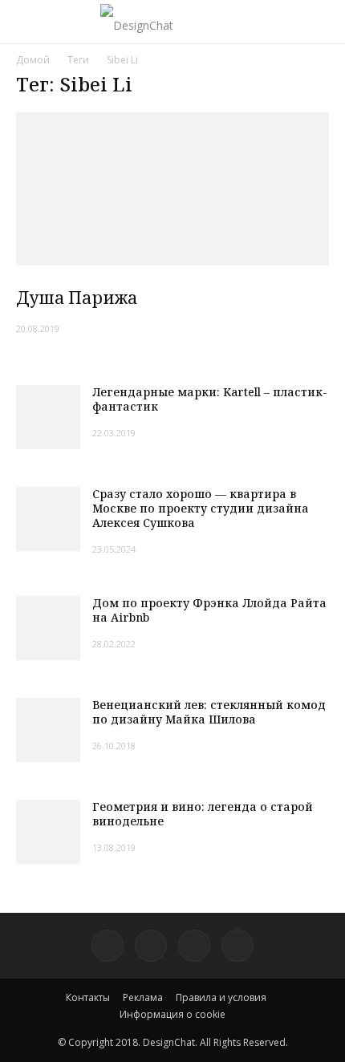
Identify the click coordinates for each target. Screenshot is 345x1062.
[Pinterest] (107, 946)
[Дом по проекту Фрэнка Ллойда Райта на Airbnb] (48, 628)
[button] (322, 21)
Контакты (88, 997)
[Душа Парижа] (172, 189)
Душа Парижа (76, 297)
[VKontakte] (194, 946)
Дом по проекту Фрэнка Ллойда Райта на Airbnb (209, 610)
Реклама (143, 997)
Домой (33, 60)
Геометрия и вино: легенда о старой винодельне (202, 814)
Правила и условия (221, 997)
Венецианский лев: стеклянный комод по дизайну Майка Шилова (209, 712)
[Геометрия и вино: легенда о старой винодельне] (48, 832)
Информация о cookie (172, 1014)
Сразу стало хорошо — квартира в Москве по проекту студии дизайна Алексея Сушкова (200, 508)
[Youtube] (237, 946)
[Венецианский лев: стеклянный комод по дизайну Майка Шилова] (48, 730)
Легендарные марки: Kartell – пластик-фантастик (209, 399)
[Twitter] (151, 946)
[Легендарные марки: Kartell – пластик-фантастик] (48, 417)
